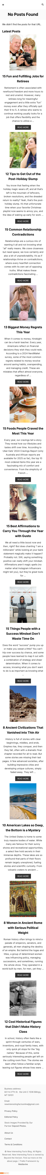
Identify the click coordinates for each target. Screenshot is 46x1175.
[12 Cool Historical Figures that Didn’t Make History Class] (23, 999)
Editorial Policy (11, 1117)
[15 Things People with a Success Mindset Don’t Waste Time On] (23, 606)
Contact (8, 1139)
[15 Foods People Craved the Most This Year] (23, 406)
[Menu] (3, 4)
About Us (8, 1133)
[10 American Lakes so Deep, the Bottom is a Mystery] (23, 802)
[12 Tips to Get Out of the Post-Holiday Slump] (23, 151)
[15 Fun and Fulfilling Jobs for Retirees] (23, 53)
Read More (23, 128)
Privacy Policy (10, 1111)
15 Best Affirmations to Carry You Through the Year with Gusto (23, 531)
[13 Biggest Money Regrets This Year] (23, 304)
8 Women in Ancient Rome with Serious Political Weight (23, 928)
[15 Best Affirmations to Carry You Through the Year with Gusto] (23, 503)
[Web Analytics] (4, 1173)
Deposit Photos (19, 1126)
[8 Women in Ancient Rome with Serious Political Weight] (23, 900)
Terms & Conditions (13, 1144)
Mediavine (23, 1164)
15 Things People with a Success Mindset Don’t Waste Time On (23, 633)
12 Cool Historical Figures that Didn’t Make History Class (23, 1027)
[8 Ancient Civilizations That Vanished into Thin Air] (23, 705)
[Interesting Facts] (23, 5)
